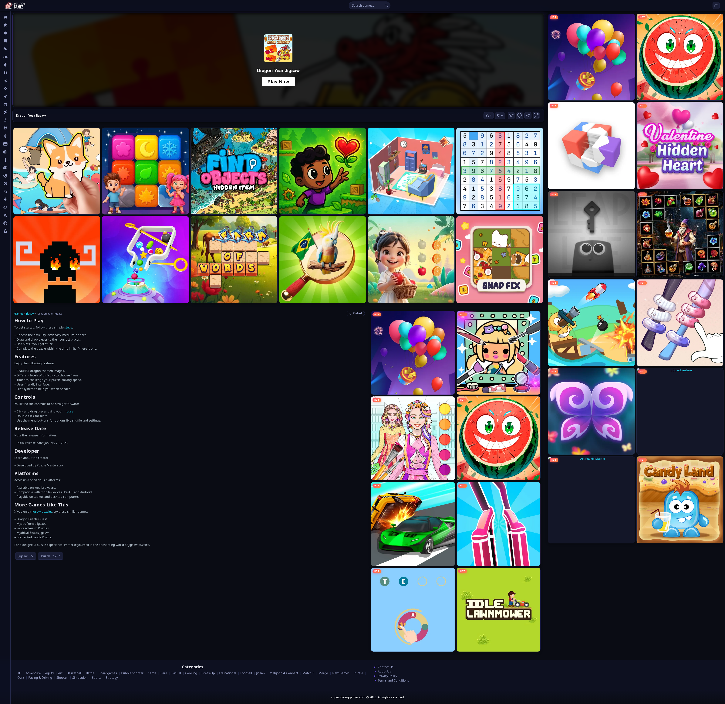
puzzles (47, 511)
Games (18, 313)
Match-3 (308, 673)
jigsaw (36, 511)
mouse (68, 411)
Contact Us (385, 667)
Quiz (14, 207)
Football (246, 673)
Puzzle (15, 49)
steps (68, 327)
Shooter (62, 678)
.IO (13, 96)
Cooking (191, 673)
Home (15, 17)
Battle (14, 80)
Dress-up (208, 673)
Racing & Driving (40, 678)
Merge (323, 673)
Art (13, 112)
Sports (15, 223)
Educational (227, 673)
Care (13, 152)
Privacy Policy (387, 676)
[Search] (386, 5)
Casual (15, 41)
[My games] (716, 5)
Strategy (112, 678)
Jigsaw (15, 183)
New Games (340, 673)
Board (15, 128)
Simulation (80, 678)
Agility (15, 104)
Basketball (74, 673)
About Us (384, 671)
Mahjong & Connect (284, 673)
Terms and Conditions (393, 680)
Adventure (33, 673)
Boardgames (108, 673)
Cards (14, 144)
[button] (511, 115)
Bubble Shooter (132, 673)
